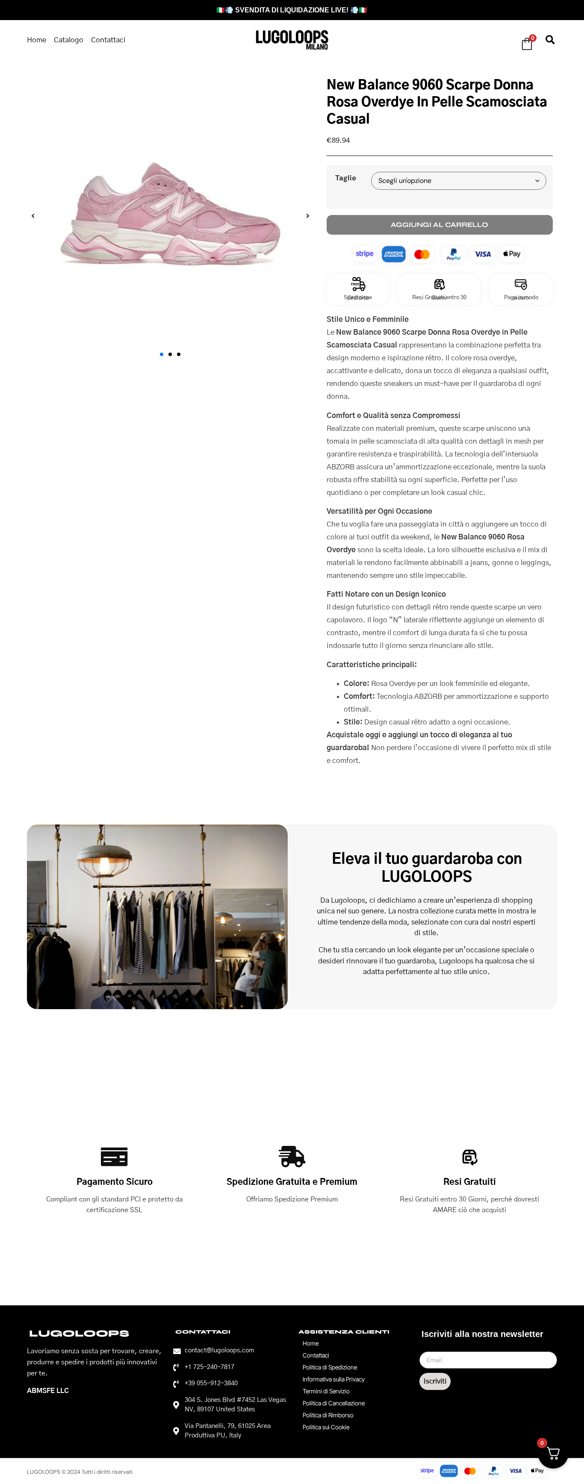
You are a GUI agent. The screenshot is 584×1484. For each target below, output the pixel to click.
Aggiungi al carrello (439, 225)
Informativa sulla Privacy (334, 1379)
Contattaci (108, 40)
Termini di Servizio (326, 1391)
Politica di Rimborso (328, 1415)
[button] (550, 40)
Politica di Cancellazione (334, 1403)
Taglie (345, 178)
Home (36, 40)
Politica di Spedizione (330, 1367)
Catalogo (68, 40)
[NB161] (170, 216)
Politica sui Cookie (326, 1427)
